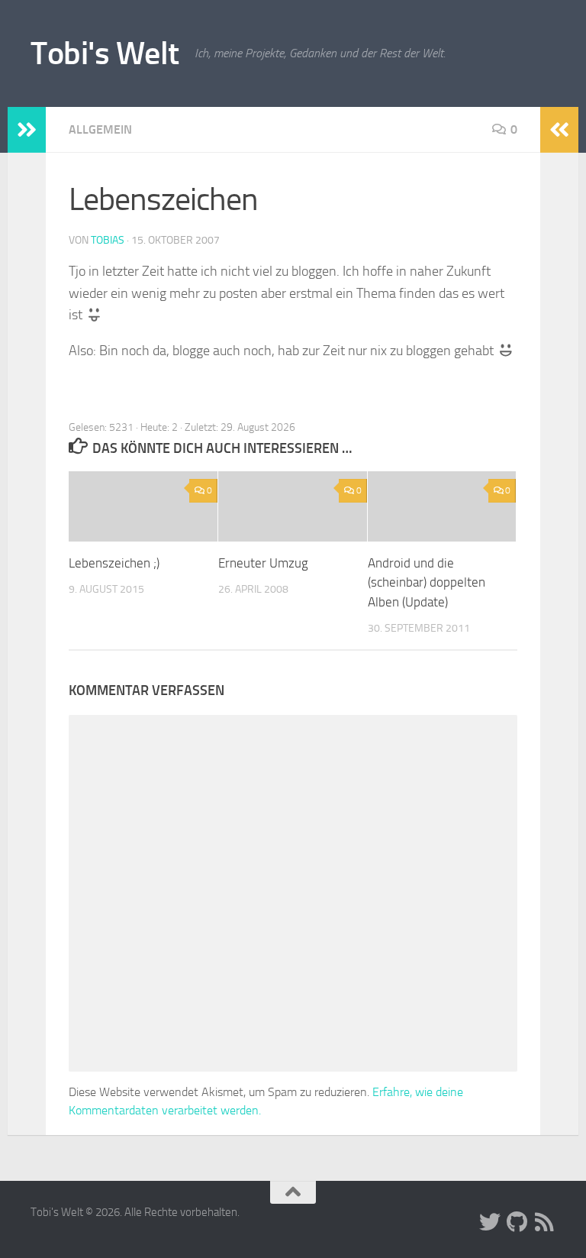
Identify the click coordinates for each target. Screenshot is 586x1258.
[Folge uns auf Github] (517, 1222)
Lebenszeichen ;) (114, 563)
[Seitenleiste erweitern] (27, 130)
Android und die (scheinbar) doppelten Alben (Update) (426, 582)
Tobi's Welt (105, 53)
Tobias (107, 240)
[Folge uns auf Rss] (544, 1222)
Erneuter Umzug (263, 563)
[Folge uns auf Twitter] (490, 1222)
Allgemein (100, 129)
